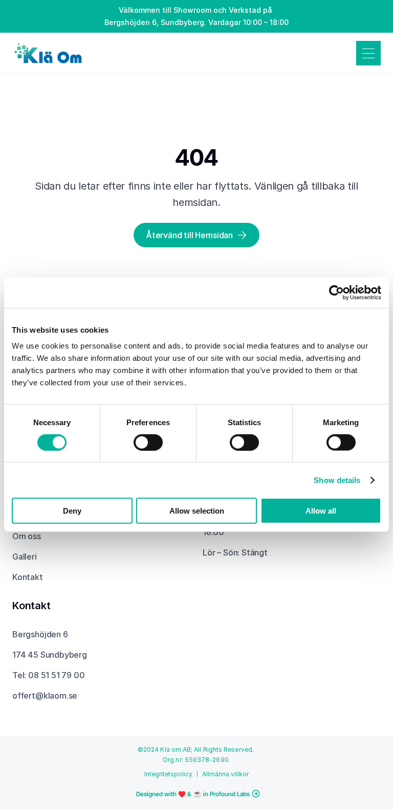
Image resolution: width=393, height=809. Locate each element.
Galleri (24, 556)
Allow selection (196, 510)
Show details (337, 479)
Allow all (320, 510)
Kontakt (27, 577)
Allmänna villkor (225, 774)
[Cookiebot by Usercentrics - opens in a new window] (336, 292)
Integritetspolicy (168, 774)
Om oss (26, 536)
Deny (72, 510)
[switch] (148, 442)
